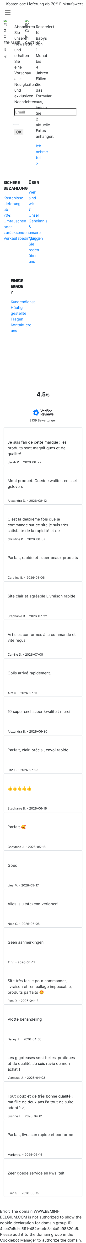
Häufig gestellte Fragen (18, 313)
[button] (57, 12)
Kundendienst (23, 301)
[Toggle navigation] (7, 12)
